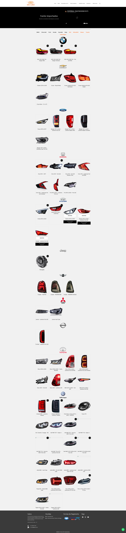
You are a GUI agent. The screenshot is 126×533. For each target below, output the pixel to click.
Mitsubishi (75, 32)
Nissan (82, 32)
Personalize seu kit (64, 3)
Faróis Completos (73, 3)
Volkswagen (63, 34)
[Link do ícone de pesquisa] (99, 3)
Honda (54, 32)
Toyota (87, 32)
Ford (49, 32)
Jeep (66, 32)
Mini (70, 32)
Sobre (59, 3)
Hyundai (60, 32)
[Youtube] (88, 517)
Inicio (55, 3)
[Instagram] (85, 517)
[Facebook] (82, 517)
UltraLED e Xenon (82, 3)
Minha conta (95, 3)
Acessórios (88, 3)
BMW (38, 32)
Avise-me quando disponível (70, 222)
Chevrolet (44, 32)
